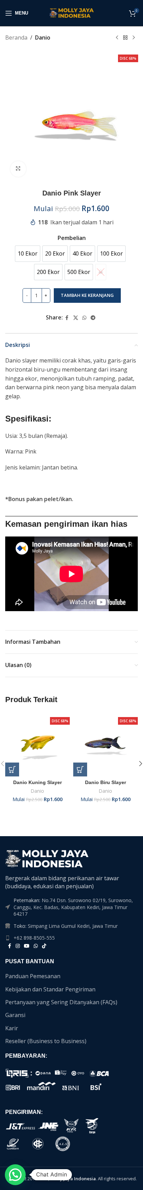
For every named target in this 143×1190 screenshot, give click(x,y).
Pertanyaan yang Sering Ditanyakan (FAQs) (61, 1002)
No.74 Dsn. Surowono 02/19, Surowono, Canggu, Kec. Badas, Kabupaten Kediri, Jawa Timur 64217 (73, 907)
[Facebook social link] (67, 318)
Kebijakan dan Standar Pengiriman (50, 989)
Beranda (16, 37)
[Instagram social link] (18, 946)
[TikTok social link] (44, 946)
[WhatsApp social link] (84, 318)
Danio (42, 37)
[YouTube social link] (27, 946)
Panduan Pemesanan (32, 976)
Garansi (15, 1015)
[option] (27, 253)
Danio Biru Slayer (105, 782)
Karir (11, 1028)
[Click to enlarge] (18, 169)
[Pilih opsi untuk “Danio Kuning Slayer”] (12, 769)
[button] (15, 1174)
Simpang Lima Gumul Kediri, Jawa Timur (73, 926)
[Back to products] (125, 38)
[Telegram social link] (93, 318)
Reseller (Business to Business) (45, 1041)
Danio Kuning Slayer (37, 782)
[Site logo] (71, 12)
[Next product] (133, 38)
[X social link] (75, 318)
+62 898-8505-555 (34, 937)
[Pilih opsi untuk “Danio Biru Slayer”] (80, 769)
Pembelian (72, 238)
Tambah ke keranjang (87, 295)
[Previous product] (117, 38)
